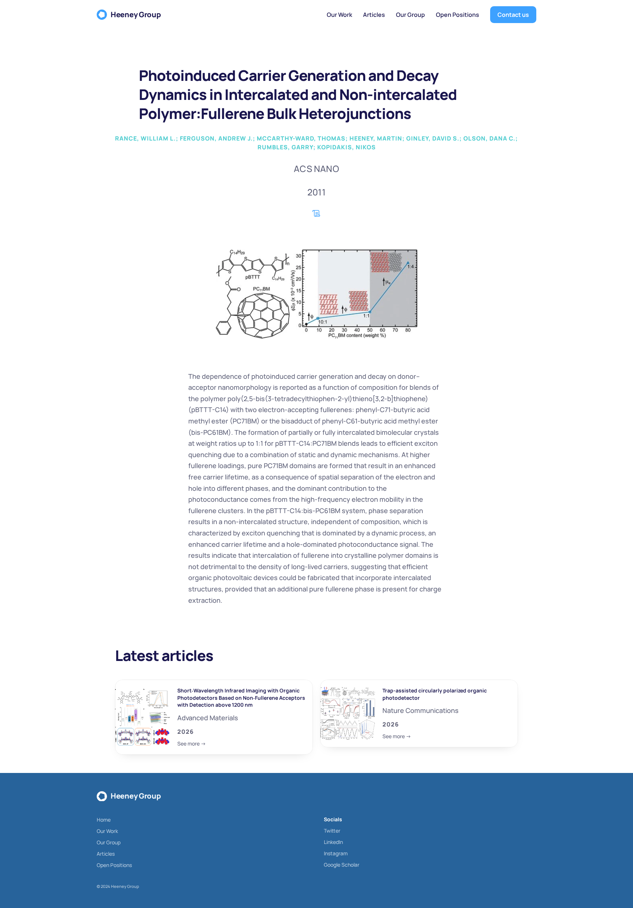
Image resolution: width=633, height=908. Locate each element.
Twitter (332, 830)
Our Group (109, 842)
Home (104, 819)
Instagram (336, 853)
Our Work (107, 830)
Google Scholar (341, 864)
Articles (106, 853)
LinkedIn (333, 841)
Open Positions (114, 865)
